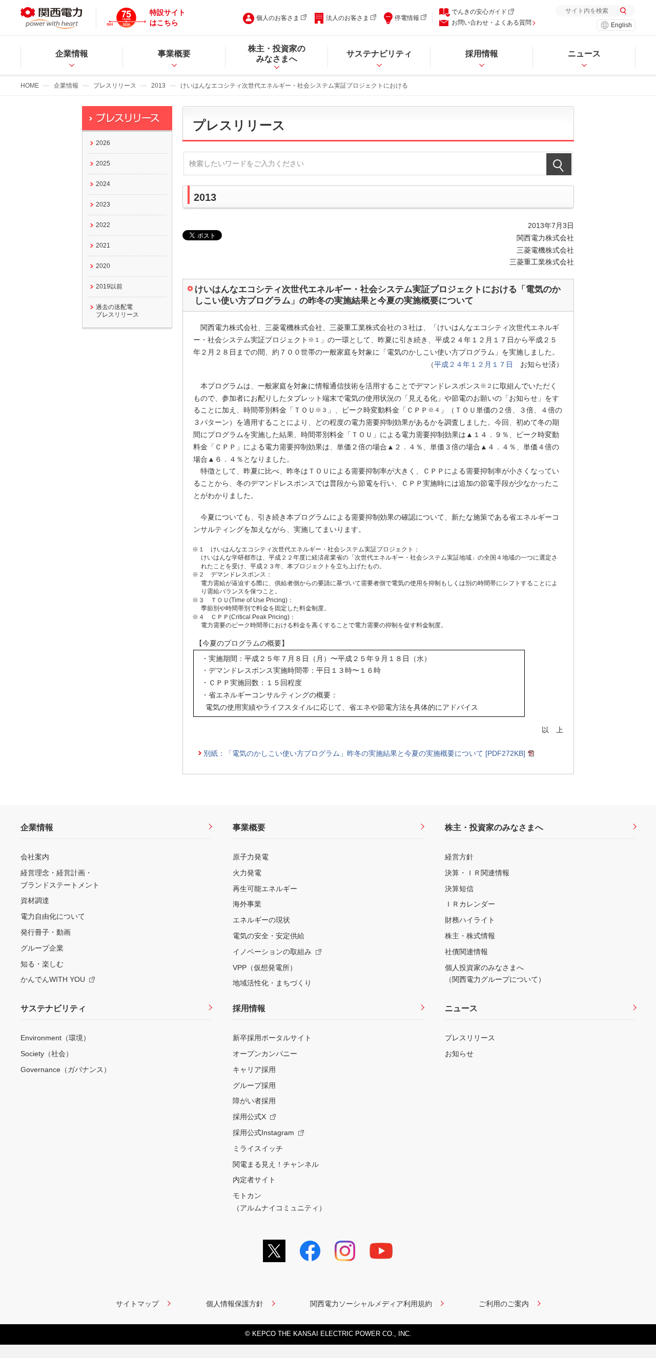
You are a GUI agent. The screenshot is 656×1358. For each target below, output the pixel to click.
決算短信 (459, 888)
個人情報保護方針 (234, 1304)
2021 (103, 245)
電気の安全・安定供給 (268, 936)
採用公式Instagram (263, 1132)
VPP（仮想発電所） (265, 967)
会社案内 (34, 857)
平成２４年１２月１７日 (473, 364)
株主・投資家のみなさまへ (494, 827)
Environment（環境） (55, 1038)
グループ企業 (42, 948)
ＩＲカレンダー (470, 904)
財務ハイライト (470, 920)
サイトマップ (137, 1304)
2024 (103, 184)
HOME (29, 85)
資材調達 (34, 900)
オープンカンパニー (265, 1054)
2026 (103, 143)
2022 (103, 225)
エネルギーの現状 (261, 920)
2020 (103, 266)
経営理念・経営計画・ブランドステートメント (59, 879)
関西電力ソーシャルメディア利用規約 (371, 1304)
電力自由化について (52, 916)
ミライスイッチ (258, 1148)
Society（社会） (46, 1054)
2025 (103, 163)
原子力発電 (251, 857)
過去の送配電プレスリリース (117, 310)
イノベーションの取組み (272, 952)
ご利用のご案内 (504, 1304)
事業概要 (249, 827)
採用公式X (249, 1117)
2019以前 (109, 286)
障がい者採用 (254, 1101)
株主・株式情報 (470, 936)
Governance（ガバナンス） (65, 1069)
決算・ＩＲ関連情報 (477, 873)
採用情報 (249, 1008)
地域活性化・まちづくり (272, 983)
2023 (103, 204)
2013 (158, 85)
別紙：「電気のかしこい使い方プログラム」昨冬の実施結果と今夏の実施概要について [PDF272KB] (364, 753)
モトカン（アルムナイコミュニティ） (279, 1201)
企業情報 (66, 85)
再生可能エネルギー (265, 888)
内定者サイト (254, 1180)
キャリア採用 (254, 1069)
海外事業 (247, 904)
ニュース (461, 1008)
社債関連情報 (466, 952)
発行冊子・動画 (45, 932)
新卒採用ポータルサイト (272, 1038)
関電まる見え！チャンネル (276, 1164)
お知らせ (459, 1054)
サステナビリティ (53, 1008)
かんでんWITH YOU (52, 979)
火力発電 (247, 873)
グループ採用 (254, 1085)
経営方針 (459, 857)
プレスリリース (114, 85)
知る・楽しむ (42, 964)
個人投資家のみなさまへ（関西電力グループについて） (495, 973)
